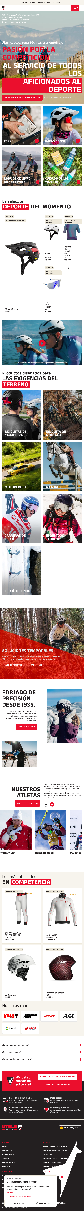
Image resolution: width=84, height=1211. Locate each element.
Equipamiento (8, 1155)
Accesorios (7, 1151)
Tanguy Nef (7, 853)
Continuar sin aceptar (14, 1179)
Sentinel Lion (11, 995)
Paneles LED (36, 665)
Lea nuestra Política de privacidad (19, 1196)
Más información (27, 727)
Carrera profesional (52, 1163)
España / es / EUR (70, 1128)
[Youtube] (62, 1177)
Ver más (10, 1192)
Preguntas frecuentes (53, 1167)
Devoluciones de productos (55, 1151)
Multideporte (16, 487)
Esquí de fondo (17, 591)
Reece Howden (44, 853)
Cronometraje (8, 1163)
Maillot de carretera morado (67, 252)
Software (6, 1167)
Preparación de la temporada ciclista (22, 98)
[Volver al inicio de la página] (79, 1208)
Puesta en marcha (17, 1203)
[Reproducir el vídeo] (42, 343)
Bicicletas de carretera (16, 433)
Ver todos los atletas (27, 803)
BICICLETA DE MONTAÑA (56, 433)
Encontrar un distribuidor (55, 1147)
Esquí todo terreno (55, 537)
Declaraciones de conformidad (56, 1159)
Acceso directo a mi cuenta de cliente (57, 1077)
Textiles (5, 1159)
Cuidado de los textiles (57, 180)
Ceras (8, 141)
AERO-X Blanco (48, 255)
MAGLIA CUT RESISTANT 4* (52, 936)
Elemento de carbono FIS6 (56, 994)
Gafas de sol (55, 141)
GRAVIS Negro (11, 309)
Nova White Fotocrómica (48, 305)
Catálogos (47, 1155)
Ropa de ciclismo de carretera (17, 180)
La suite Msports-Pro (14, 665)
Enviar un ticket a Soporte (57, 1085)
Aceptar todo (45, 1203)
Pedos (4, 1147)
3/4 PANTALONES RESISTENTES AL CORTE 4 (13, 935)
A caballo (54, 487)
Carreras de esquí (15, 537)
